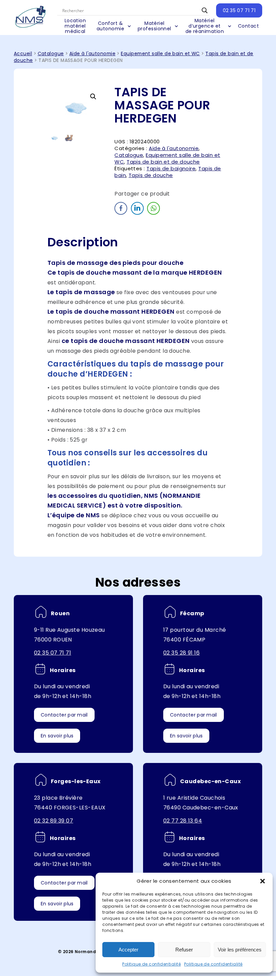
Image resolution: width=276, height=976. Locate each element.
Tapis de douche (151, 175)
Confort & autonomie (110, 26)
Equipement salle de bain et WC (160, 53)
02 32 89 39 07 (53, 821)
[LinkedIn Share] (137, 208)
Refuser (184, 949)
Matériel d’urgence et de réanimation (204, 26)
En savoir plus (57, 735)
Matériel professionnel (154, 26)
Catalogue (51, 53)
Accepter (128, 949)
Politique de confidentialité (151, 964)
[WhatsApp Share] (153, 208)
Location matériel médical (75, 26)
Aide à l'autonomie (92, 53)
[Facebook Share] (120, 208)
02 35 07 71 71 (239, 10)
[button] (262, 881)
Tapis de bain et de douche (163, 161)
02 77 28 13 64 (182, 821)
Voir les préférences (240, 949)
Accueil (23, 53)
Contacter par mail (64, 714)
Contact (248, 26)
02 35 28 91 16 (181, 653)
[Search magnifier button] (204, 10)
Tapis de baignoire (171, 168)
